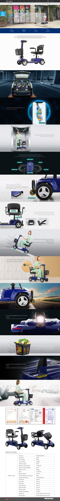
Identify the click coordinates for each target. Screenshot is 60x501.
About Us (19, 498)
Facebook (45, 498)
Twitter (46, 498)
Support (28, 1)
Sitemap (17, 498)
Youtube (47, 498)
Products (24, 1)
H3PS (50, 3)
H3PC (47, 3)
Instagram (50, 498)
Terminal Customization (17, 3)
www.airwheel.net (11, 499)
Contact (21, 498)
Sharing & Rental (38, 1)
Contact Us (23, 3)
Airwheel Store (49, 498)
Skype (51, 498)
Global (52, 498)
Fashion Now (10, 498)
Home (15, 1)
